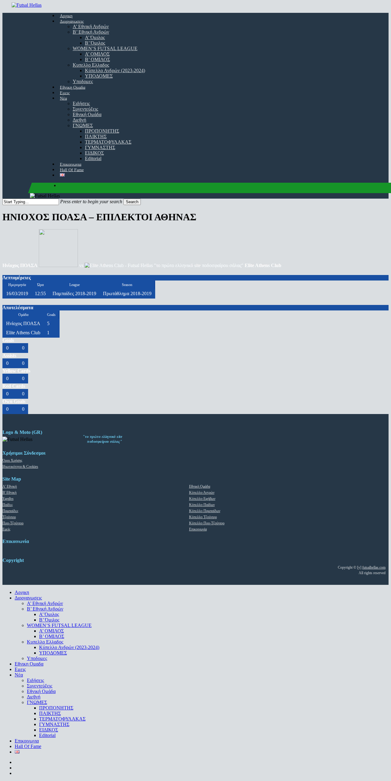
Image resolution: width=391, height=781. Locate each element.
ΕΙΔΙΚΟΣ (48, 729)
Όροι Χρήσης (12, 460)
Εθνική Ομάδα (199, 486)
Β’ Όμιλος (49, 619)
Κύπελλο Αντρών (201, 492)
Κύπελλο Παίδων (202, 505)
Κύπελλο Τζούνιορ (203, 517)
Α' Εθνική (9, 486)
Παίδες (7, 505)
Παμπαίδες (10, 511)
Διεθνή (33, 696)
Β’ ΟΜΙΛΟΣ (51, 636)
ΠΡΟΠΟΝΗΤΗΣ (56, 707)
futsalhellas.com (374, 567)
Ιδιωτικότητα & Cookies (20, 466)
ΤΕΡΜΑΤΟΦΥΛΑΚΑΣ (62, 718)
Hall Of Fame (28, 746)
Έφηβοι (7, 499)
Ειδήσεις (35, 680)
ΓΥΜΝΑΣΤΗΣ (54, 724)
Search (132, 202)
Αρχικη (22, 592)
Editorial (47, 735)
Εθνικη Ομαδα (29, 663)
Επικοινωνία (198, 529)
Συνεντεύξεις (39, 685)
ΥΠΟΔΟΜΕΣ (53, 652)
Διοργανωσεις (28, 597)
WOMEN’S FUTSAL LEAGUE (59, 625)
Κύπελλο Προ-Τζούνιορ (207, 523)
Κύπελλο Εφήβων (202, 499)
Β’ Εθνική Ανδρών (45, 608)
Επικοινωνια (27, 740)
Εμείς (6, 529)
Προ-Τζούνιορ (13, 523)
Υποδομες (37, 658)
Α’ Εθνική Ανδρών (45, 603)
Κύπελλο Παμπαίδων (204, 511)
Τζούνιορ (9, 517)
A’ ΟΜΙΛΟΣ (51, 630)
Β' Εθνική (9, 492)
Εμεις (20, 669)
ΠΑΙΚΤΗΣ (50, 713)
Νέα (19, 674)
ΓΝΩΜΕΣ (37, 702)
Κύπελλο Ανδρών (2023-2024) (69, 647)
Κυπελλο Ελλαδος (45, 641)
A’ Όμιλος (49, 614)
